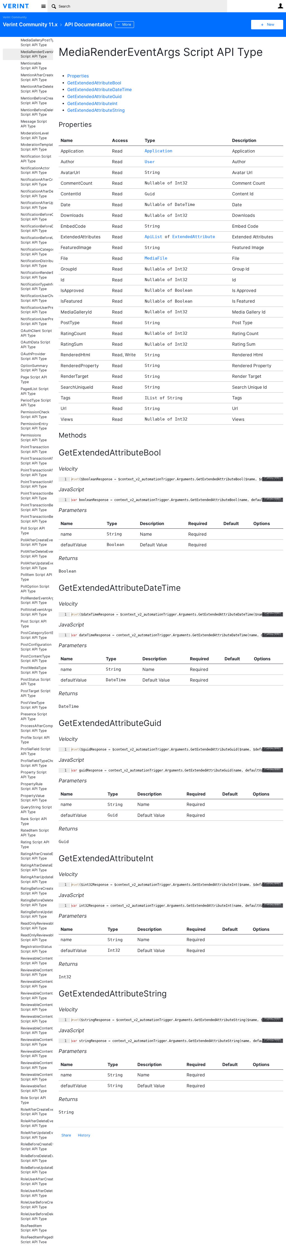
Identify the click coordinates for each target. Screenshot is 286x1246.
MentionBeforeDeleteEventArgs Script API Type (37, 112)
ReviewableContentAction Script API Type (37, 972)
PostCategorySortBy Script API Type (37, 635)
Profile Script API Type (35, 739)
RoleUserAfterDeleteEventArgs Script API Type (37, 1193)
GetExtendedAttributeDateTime (99, 89)
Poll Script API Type (33, 530)
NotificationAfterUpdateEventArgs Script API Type (37, 205)
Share (66, 1135)
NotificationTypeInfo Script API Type (37, 286)
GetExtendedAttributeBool (94, 83)
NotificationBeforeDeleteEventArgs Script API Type (37, 228)
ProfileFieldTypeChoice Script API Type (37, 763)
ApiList (153, 236)
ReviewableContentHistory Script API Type (37, 1076)
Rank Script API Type (34, 821)
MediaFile (156, 258)
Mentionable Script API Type (34, 65)
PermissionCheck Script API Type (35, 414)
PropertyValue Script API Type (34, 798)
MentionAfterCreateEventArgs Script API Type (37, 77)
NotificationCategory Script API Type (37, 251)
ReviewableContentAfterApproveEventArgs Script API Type (37, 983)
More (126, 24)
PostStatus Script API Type (36, 681)
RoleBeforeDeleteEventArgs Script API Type (37, 1158)
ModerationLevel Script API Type (35, 135)
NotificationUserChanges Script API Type (37, 298)
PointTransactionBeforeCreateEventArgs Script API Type (37, 495)
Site (43, 6)
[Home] (20, 6)
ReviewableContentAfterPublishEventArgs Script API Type (37, 1030)
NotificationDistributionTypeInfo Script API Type (37, 263)
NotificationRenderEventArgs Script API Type (37, 274)
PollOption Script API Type (35, 588)
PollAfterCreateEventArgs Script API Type (37, 542)
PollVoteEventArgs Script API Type (36, 611)
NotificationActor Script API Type (35, 170)
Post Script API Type (33, 623)
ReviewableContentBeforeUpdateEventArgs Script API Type (37, 1065)
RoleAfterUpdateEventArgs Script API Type (37, 1135)
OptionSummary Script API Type (34, 368)
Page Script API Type (34, 379)
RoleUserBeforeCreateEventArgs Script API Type (37, 1204)
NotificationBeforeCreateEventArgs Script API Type (37, 216)
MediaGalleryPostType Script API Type (37, 42)
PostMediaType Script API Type (34, 670)
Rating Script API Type (35, 844)
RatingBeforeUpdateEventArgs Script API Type (37, 914)
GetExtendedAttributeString (96, 110)
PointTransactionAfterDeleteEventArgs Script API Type (37, 472)
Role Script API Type (33, 1100)
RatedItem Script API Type (35, 832)
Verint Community (15, 17)
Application (158, 150)
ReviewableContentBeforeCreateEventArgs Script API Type (37, 1053)
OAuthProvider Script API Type (34, 356)
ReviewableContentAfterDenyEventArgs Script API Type (37, 1018)
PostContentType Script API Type (35, 658)
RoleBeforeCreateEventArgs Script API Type (37, 1146)
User (280, 6)
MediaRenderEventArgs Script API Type (37, 54)
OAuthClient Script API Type (36, 333)
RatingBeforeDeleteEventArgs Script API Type (37, 902)
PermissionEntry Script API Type (34, 426)
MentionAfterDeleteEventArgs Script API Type (37, 88)
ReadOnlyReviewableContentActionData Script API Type (37, 925)
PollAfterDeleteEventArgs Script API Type (37, 553)
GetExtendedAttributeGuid (94, 96)
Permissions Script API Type (34, 437)
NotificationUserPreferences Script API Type (37, 321)
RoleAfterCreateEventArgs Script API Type (37, 1111)
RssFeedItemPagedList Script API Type (37, 1239)
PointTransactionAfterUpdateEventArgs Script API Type (37, 484)
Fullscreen (272, 477)
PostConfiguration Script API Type (36, 646)
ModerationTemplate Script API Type (37, 147)
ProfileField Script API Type (36, 751)
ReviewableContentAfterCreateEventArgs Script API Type (37, 995)
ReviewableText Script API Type (34, 1088)
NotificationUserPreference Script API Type (37, 309)
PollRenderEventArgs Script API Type (37, 600)
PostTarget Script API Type (36, 693)
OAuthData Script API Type (35, 344)
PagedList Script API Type (35, 391)
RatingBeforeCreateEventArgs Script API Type (37, 890)
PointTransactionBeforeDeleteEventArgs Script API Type (37, 507)
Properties (78, 76)
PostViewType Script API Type (34, 705)
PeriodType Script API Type (36, 402)
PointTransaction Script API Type (35, 449)
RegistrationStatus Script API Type (36, 948)
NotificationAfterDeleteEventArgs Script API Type (37, 193)
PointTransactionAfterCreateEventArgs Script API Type (37, 460)
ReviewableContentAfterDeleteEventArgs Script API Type (37, 1007)
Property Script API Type (34, 774)
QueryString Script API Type (36, 809)
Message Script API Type (34, 123)
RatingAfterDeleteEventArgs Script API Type (37, 867)
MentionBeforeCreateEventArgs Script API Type (37, 100)
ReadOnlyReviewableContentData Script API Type (37, 937)
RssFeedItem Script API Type (34, 1228)
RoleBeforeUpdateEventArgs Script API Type (37, 1170)
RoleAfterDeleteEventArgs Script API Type (37, 1123)
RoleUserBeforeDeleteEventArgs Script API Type (37, 1216)
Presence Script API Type (34, 716)
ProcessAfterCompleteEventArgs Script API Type (37, 728)
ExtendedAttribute (193, 236)
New (270, 24)
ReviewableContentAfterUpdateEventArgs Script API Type (37, 1042)
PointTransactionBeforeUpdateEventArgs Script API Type (37, 518)
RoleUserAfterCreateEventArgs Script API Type (37, 1181)
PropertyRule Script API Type (34, 786)
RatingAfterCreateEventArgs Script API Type (37, 856)
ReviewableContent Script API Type (37, 960)
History (84, 1135)
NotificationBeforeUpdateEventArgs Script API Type (37, 240)
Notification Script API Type (36, 158)
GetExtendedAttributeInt (92, 103)
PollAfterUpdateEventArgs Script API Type (37, 565)
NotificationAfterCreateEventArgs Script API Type (37, 181)
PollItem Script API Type (36, 577)
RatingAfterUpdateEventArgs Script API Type (37, 879)
